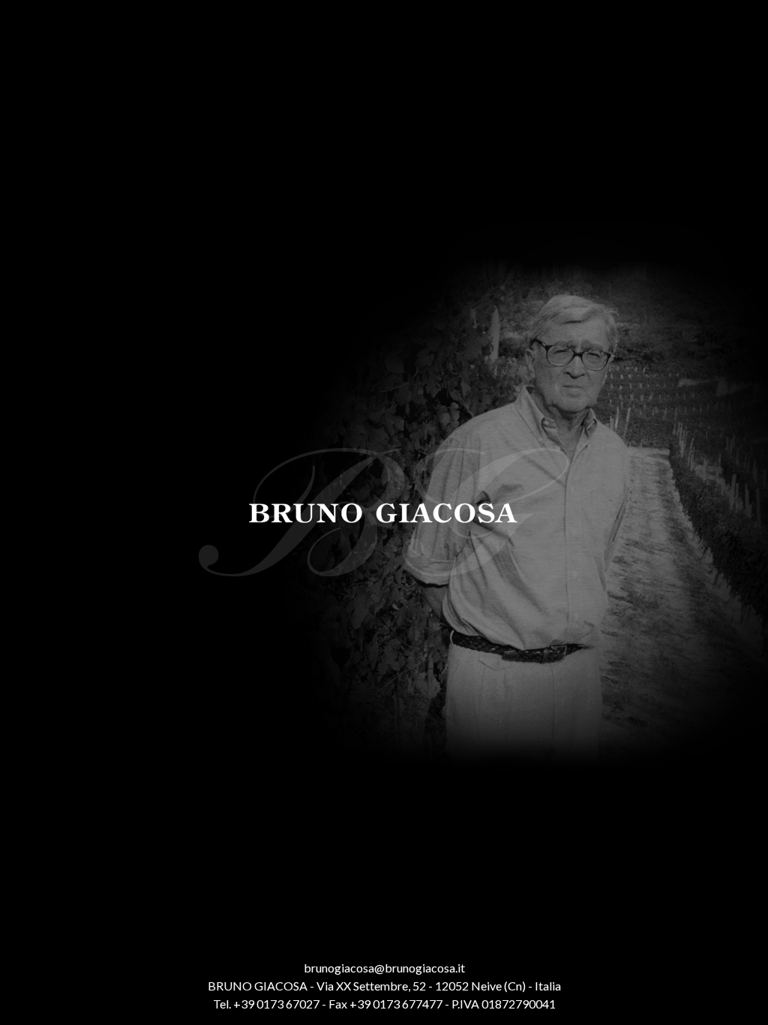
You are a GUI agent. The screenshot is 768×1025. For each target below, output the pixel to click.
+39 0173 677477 (396, 1003)
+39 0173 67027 (276, 1003)
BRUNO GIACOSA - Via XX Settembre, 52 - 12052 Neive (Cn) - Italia (384, 985)
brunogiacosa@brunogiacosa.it (384, 967)
